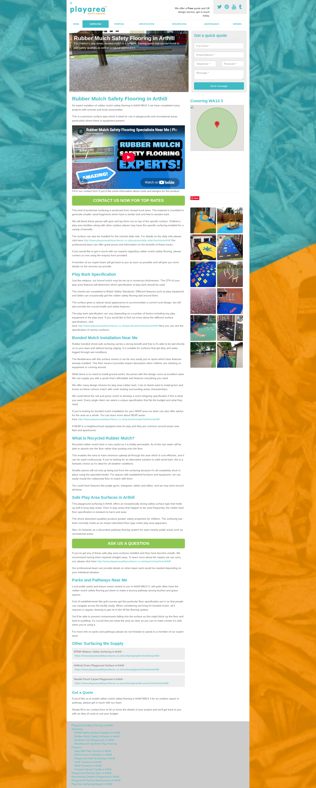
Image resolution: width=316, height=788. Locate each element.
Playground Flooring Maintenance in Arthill (96, 780)
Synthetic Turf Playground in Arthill (94, 740)
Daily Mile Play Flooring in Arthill (92, 751)
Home (76, 24)
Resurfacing (179, 24)
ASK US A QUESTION (128, 543)
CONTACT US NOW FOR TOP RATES (128, 200)
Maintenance (211, 24)
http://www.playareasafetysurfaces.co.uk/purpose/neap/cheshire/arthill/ (119, 419)
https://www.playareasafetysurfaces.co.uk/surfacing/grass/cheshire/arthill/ (117, 669)
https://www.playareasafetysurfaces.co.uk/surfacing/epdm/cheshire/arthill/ (117, 655)
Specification (146, 24)
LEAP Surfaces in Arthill (87, 762)
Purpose (119, 24)
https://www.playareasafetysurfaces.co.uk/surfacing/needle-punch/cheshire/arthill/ (122, 683)
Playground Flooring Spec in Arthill (91, 773)
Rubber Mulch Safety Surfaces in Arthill (96, 736)
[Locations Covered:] (71, 3)
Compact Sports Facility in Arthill (92, 769)
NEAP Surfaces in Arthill (88, 765)
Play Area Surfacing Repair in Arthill (92, 784)
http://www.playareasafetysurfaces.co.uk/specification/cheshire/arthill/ (118, 325)
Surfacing (95, 24)
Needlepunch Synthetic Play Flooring (95, 743)
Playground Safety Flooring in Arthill (92, 725)
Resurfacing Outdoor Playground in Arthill (95, 776)
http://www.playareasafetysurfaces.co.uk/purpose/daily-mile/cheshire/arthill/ (127, 240)
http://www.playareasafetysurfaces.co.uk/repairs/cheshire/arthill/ (134, 561)
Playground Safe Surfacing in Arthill (94, 758)
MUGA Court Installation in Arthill (93, 754)
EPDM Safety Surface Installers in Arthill (97, 732)
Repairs (237, 24)
